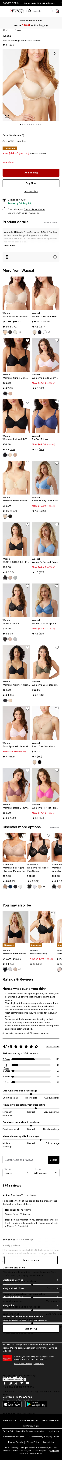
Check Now (39, 1364)
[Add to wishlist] (54, 53)
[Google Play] (36, 1404)
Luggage (43, 25)
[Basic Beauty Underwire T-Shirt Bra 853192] (16, 293)
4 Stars (6, 1065)
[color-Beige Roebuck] (10, 578)
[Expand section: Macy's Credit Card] (31, 1288)
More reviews (31, 1260)
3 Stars (6, 1071)
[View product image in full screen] (7, 117)
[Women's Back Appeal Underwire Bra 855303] (45, 600)
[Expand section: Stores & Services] (31, 1297)
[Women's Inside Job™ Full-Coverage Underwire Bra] (45, 355)
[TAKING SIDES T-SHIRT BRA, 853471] (16, 539)
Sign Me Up (31, 1328)
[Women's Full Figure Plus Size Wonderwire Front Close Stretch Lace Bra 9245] (38, 847)
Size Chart (21, 141)
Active (34, 25)
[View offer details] (31, 257)
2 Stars (6, 1076)
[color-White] (45, 332)
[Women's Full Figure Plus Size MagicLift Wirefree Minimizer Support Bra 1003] (14, 847)
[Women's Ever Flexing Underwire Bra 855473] (15, 927)
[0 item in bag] (57, 11)
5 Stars (6, 1059)
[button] (11, 30)
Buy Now (31, 183)
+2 (49, 332)
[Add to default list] (27, 340)
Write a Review (52, 1046)
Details (42, 153)
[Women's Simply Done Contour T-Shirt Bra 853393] (16, 355)
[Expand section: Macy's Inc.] (31, 1305)
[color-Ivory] (15, 332)
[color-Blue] (10, 887)
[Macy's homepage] (4, 30)
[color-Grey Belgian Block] (15, 578)
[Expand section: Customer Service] (31, 1280)
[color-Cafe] (5, 887)
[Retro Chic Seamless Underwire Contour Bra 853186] (45, 723)
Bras (19, 30)
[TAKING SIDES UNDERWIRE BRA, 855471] (16, 600)
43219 (22, 199)
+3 (19, 332)
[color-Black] (10, 332)
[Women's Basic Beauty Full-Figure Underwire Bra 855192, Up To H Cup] (16, 478)
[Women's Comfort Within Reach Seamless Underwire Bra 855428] (16, 662)
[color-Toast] (34, 762)
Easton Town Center (34, 209)
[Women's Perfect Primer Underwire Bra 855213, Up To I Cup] (45, 293)
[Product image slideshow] (31, 89)
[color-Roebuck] (10, 393)
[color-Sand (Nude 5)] (5, 332)
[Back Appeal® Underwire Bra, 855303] (16, 723)
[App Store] (12, 1404)
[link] (16, 323)
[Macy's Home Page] (16, 11)
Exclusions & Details (23, 1364)
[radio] (5, 332)
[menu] (4, 11)
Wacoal (7, 35)
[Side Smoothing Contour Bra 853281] (43, 927)
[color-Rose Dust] (59, 969)
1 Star (6, 1082)
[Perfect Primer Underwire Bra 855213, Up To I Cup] (45, 416)
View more (9, 245)
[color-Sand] (10, 455)
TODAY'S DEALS (11, 3)
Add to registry (31, 191)
